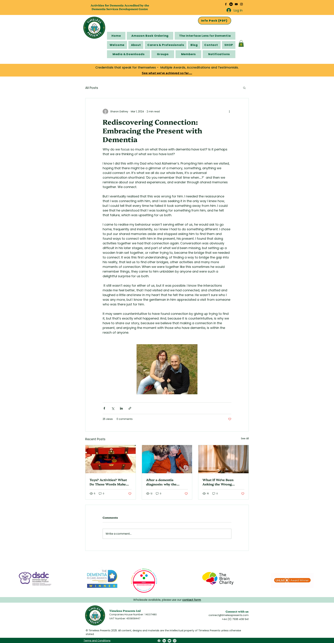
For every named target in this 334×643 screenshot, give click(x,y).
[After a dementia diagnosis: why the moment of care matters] (167, 459)
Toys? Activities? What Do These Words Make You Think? (108, 482)
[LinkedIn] (231, 4)
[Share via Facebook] (104, 408)
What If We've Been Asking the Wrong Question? (217, 482)
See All (245, 438)
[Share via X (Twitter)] (112, 408)
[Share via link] (130, 408)
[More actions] (229, 111)
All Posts (91, 88)
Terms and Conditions (97, 640)
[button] (241, 43)
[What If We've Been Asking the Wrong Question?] (223, 459)
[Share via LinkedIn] (121, 408)
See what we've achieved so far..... (167, 73)
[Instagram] (241, 4)
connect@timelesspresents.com (229, 615)
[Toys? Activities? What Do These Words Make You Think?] (110, 459)
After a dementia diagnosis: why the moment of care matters (165, 482)
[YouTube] (236, 4)
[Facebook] (226, 4)
